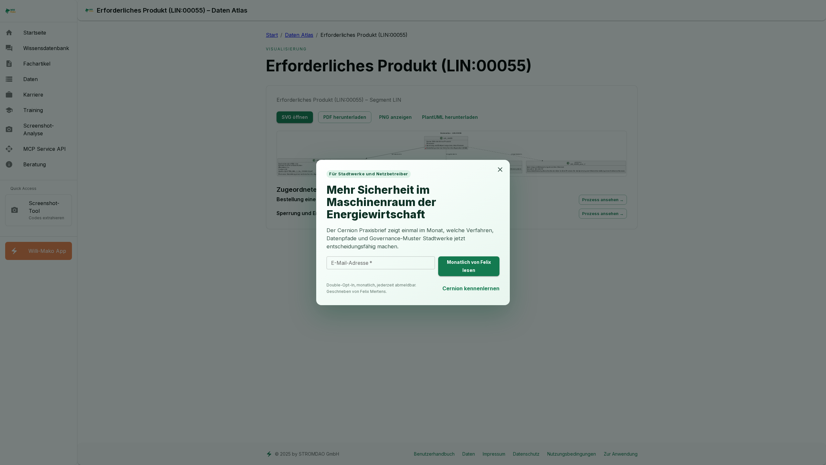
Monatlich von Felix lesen (469, 266)
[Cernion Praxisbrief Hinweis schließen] (500, 169)
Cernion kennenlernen (470, 288)
